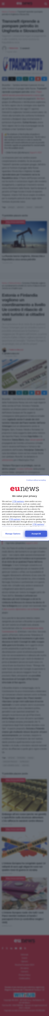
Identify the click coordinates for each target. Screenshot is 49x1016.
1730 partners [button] (18, 501)
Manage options (12, 534)
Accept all (36, 534)
